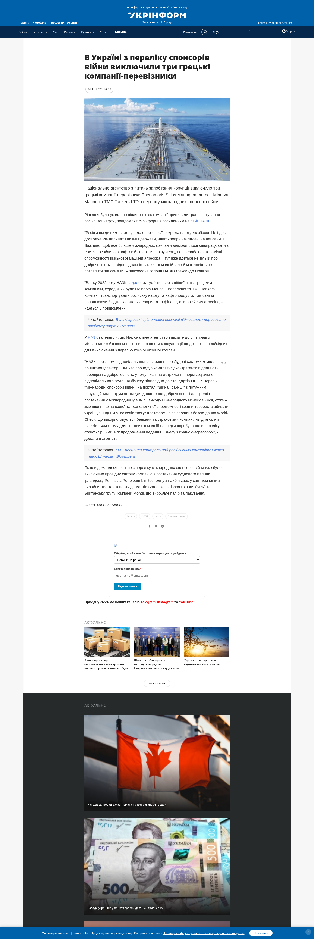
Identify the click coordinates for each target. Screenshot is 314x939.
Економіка (40, 32)
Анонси (72, 22)
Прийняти (261, 933)
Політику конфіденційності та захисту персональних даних (204, 933)
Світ (56, 32)
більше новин (157, 683)
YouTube (186, 602)
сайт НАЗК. (200, 221)
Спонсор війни (176, 516)
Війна (23, 32)
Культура (88, 32)
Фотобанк (39, 22)
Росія (158, 516)
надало (134, 283)
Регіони (70, 32)
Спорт (104, 32)
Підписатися (128, 586)
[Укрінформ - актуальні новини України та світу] (157, 15)
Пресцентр (56, 22)
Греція (131, 516)
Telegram (148, 602)
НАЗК (93, 337)
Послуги (24, 22)
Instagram (165, 602)
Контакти (190, 32)
